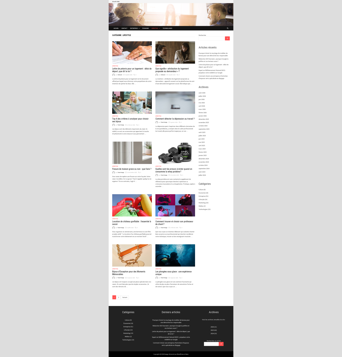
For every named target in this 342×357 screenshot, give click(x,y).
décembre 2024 (204, 159)
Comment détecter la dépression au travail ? (175, 118)
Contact (124, 28)
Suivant (124, 297)
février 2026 (203, 113)
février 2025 (203, 152)
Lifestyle (155, 28)
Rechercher (202, 35)
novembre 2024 (204, 162)
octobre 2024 (203, 165)
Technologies (167, 28)
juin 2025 (201, 139)
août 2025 (202, 132)
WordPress (180, 354)
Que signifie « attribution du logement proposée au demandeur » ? (172, 70)
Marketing (202, 203)
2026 (212, 327)
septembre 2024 (204, 169)
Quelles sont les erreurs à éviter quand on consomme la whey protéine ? (173, 170)
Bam (187, 354)
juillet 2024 (202, 175)
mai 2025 (202, 142)
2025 (212, 330)
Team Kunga (121, 125)
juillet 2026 (202, 96)
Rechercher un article (214, 341)
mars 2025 (202, 149)
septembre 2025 (204, 129)
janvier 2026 (203, 116)
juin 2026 (201, 99)
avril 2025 (202, 145)
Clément (120, 75)
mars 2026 (202, 109)
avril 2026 (202, 106)
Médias (201, 206)
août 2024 (202, 172)
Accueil (116, 28)
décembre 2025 (204, 119)
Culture (201, 190)
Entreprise (134, 28)
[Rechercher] (227, 38)
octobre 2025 (203, 126)
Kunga (166, 354)
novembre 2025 (204, 122)
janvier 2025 (203, 155)
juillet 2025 (202, 136)
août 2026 (202, 93)
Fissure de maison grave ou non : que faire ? (131, 169)
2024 (212, 333)
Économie (145, 28)
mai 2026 (202, 103)
